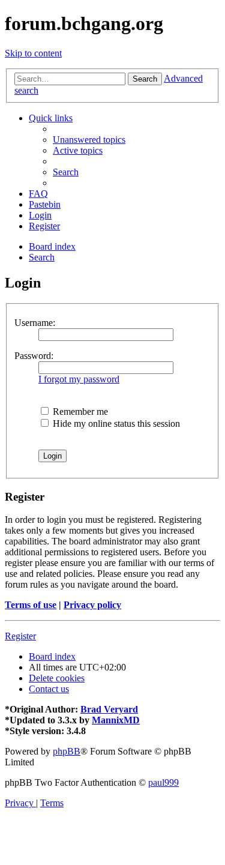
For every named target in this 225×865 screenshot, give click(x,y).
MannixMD (116, 720)
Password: (33, 356)
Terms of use (30, 605)
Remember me (79, 411)
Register (20, 636)
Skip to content (33, 53)
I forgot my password (78, 379)
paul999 (163, 782)
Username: (34, 323)
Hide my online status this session (115, 423)
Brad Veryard (109, 709)
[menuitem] (89, 139)
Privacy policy (92, 605)
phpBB (66, 751)
